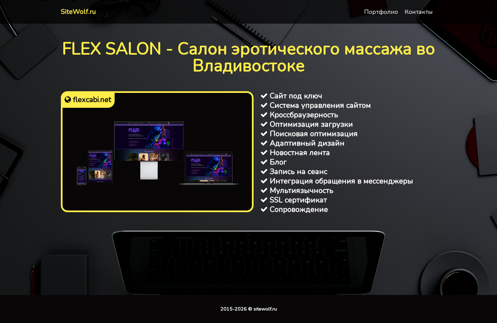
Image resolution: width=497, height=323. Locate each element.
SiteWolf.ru (78, 11)
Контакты (419, 12)
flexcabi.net (91, 100)
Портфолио (381, 12)
